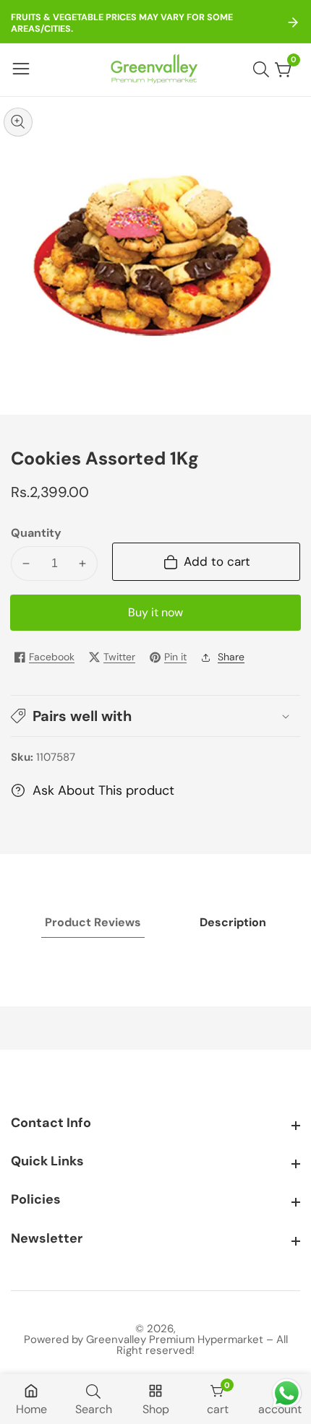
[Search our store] (264, 69)
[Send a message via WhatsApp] (287, 1393)
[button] (155, 716)
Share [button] (231, 656)
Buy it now (155, 612)
